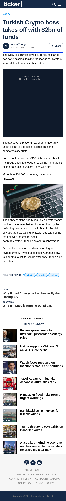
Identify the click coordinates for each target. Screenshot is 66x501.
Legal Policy (23, 483)
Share (58, 46)
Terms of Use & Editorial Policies (35, 474)
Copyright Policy (20, 479)
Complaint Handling (47, 479)
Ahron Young (18, 44)
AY (6, 46)
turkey (54, 275)
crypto (42, 275)
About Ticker (33, 470)
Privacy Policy (44, 483)
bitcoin (30, 275)
